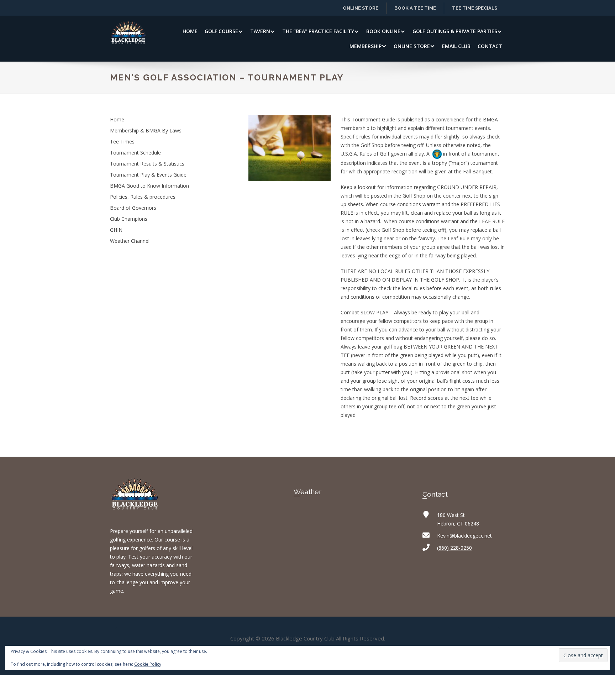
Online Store (360, 8)
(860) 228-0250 (454, 547)
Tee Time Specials (474, 8)
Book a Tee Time (415, 8)
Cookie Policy (147, 664)
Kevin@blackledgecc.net (464, 535)
